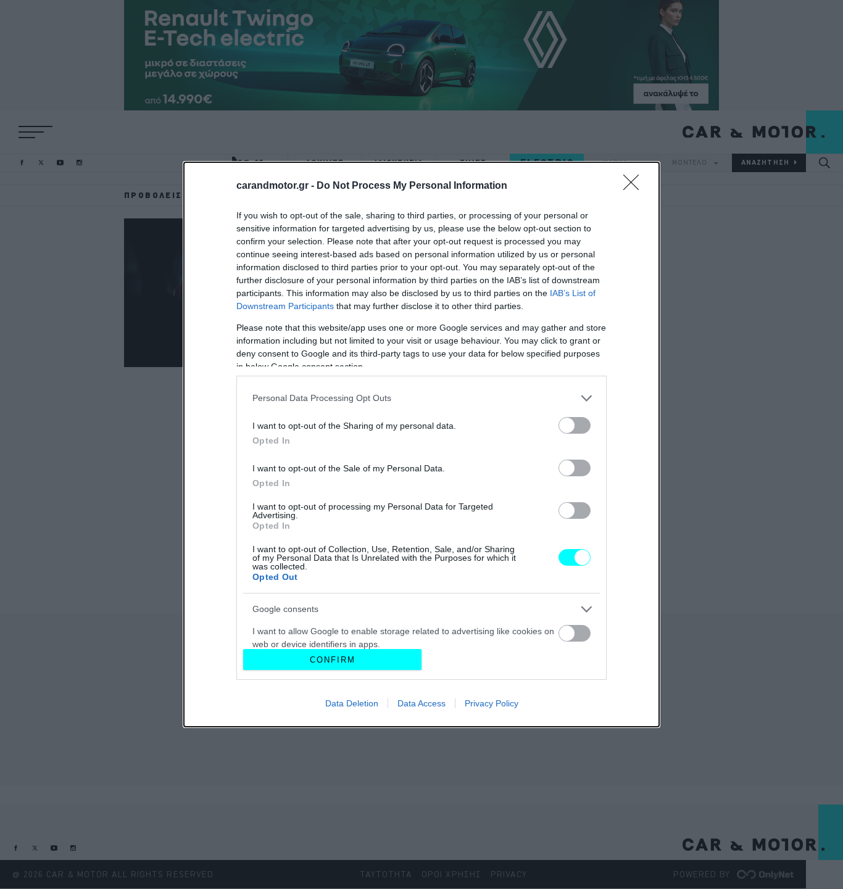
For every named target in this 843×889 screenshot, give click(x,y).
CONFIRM (332, 659)
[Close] (635, 186)
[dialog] (421, 444)
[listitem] (421, 398)
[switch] (575, 425)
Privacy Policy (491, 703)
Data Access (421, 703)
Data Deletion (351, 703)
